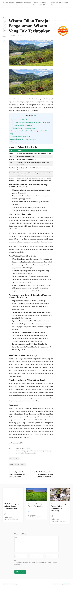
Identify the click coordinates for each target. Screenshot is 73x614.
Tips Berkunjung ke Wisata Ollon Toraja (23, 139)
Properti (27, 3)
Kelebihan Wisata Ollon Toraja (20, 136)
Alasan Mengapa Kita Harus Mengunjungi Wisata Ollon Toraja (30, 122)
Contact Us (54, 4)
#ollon (11, 464)
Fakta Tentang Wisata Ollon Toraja (24, 128)
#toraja (17, 464)
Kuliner (19, 3)
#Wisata (23, 464)
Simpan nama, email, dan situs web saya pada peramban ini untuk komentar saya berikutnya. (35, 563)
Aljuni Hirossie (23, 448)
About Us (35, 4)
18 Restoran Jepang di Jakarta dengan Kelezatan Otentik (12, 506)
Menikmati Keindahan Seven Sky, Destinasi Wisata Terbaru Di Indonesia (43, 474)
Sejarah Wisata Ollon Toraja (22, 125)
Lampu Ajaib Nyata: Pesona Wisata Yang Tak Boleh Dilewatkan (17, 474)
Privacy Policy (43, 4)
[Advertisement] (36, 600)
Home (5, 3)
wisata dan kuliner (14, 458)
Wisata (12, 3)
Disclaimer (63, 3)
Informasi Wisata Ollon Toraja (20, 120)
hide (34, 115)
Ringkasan (14, 142)
